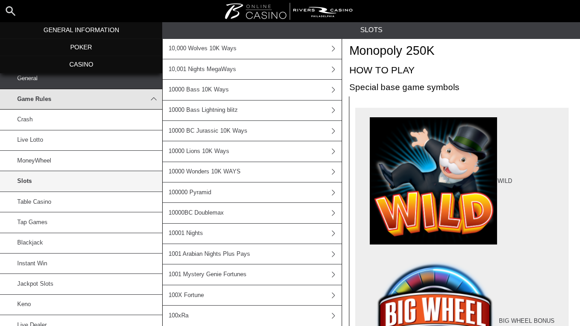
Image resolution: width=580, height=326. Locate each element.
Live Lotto (30, 140)
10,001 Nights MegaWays (202, 69)
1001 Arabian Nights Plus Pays (209, 254)
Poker (81, 47)
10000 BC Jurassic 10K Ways (208, 131)
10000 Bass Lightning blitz (203, 110)
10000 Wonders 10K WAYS (205, 171)
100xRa (178, 315)
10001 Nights (186, 233)
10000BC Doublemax (196, 213)
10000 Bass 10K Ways (199, 89)
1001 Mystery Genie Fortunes (207, 274)
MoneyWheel (34, 161)
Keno (24, 304)
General (27, 78)
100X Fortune (186, 295)
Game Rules (34, 99)
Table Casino (34, 202)
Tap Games (32, 222)
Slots (24, 181)
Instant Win (32, 263)
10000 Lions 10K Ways (199, 151)
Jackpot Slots (35, 284)
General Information (81, 30)
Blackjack (30, 243)
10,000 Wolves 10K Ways (203, 48)
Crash (25, 119)
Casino (81, 64)
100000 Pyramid (190, 192)
